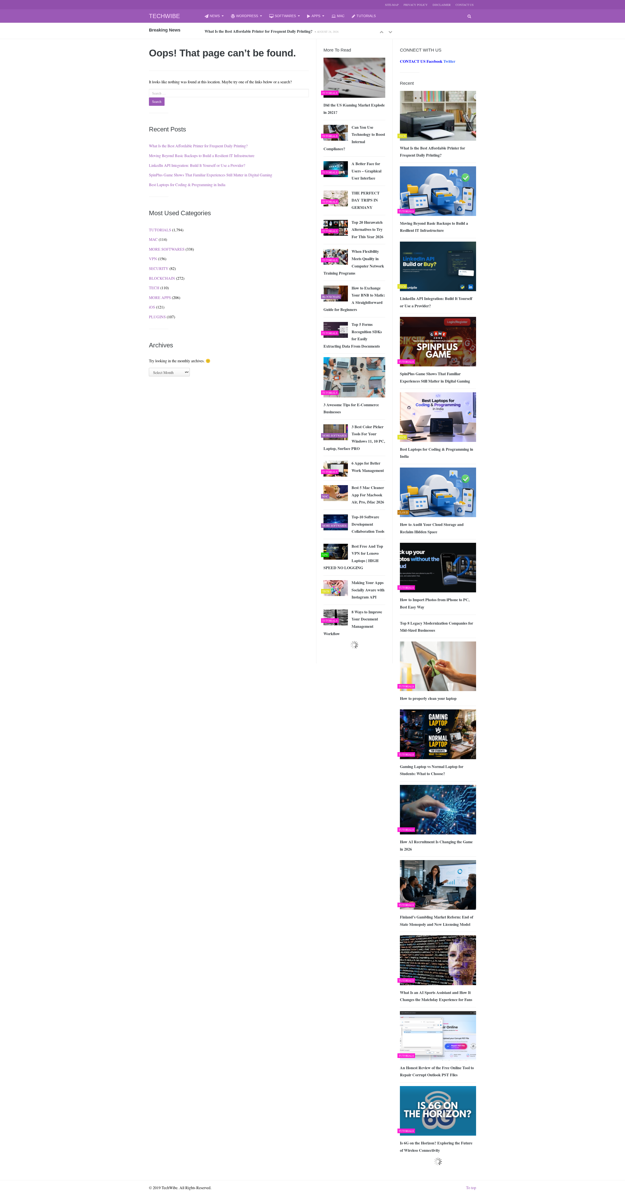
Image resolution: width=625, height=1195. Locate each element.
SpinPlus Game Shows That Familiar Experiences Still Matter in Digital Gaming (210, 174)
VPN (153, 258)
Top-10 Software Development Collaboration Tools (368, 524)
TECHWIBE (164, 16)
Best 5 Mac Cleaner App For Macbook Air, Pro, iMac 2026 (368, 495)
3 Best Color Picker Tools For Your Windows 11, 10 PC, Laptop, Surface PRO (354, 437)
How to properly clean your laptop (428, 698)
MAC (340, 16)
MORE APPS (160, 297)
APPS (316, 16)
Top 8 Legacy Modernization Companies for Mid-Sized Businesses (436, 626)
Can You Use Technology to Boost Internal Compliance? (354, 138)
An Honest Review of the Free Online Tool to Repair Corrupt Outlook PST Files (437, 1071)
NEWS (215, 16)
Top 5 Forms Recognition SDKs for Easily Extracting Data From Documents (352, 335)
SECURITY (158, 268)
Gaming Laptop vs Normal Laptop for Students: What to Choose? (431, 770)
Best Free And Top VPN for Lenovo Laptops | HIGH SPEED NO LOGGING (353, 557)
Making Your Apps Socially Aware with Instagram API (368, 590)
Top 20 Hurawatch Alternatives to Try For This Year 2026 (367, 229)
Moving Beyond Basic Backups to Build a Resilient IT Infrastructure (201, 155)
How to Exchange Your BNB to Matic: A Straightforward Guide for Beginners (354, 298)
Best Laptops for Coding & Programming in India (187, 184)
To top (471, 1187)
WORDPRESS (247, 16)
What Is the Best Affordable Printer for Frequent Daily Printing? (258, 31)
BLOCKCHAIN (162, 278)
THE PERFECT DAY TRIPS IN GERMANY (366, 200)
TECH (154, 287)
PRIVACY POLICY (416, 5)
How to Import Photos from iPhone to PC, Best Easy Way (434, 603)
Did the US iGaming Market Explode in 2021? (354, 108)
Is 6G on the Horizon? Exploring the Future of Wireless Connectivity (436, 1146)
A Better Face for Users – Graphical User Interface (366, 171)
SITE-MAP (392, 5)
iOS (152, 306)
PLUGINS (157, 316)
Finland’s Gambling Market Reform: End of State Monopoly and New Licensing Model (436, 920)
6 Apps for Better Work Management (368, 466)
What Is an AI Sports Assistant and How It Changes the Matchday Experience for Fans (436, 996)
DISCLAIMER (442, 5)
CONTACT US (465, 5)
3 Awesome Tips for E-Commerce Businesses (351, 408)
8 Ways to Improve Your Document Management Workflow (352, 622)
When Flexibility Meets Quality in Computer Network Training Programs (353, 262)
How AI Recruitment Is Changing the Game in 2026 (436, 845)
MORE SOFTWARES (167, 249)
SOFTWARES (285, 16)
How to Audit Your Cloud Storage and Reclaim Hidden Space (432, 528)
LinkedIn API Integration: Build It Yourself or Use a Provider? (197, 165)
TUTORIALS (366, 16)
